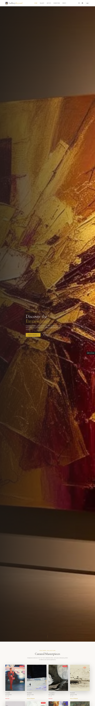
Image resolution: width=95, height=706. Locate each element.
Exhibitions (57, 3)
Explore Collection (32, 335)
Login (87, 3)
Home (35, 3)
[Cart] (82, 3)
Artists (49, 3)
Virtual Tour (48, 335)
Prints (64, 3)
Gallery (42, 3)
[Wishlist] (79, 3)
